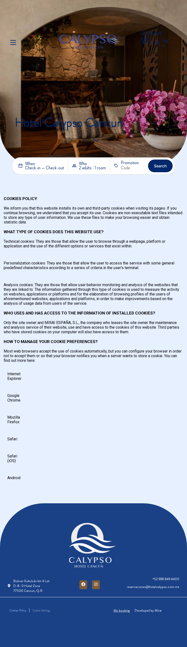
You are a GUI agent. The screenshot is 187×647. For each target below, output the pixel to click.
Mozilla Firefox (13, 419)
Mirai (158, 610)
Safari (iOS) (12, 458)
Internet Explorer (14, 376)
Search (160, 165)
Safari (12, 439)
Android (13, 477)
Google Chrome (13, 398)
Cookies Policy (17, 610)
